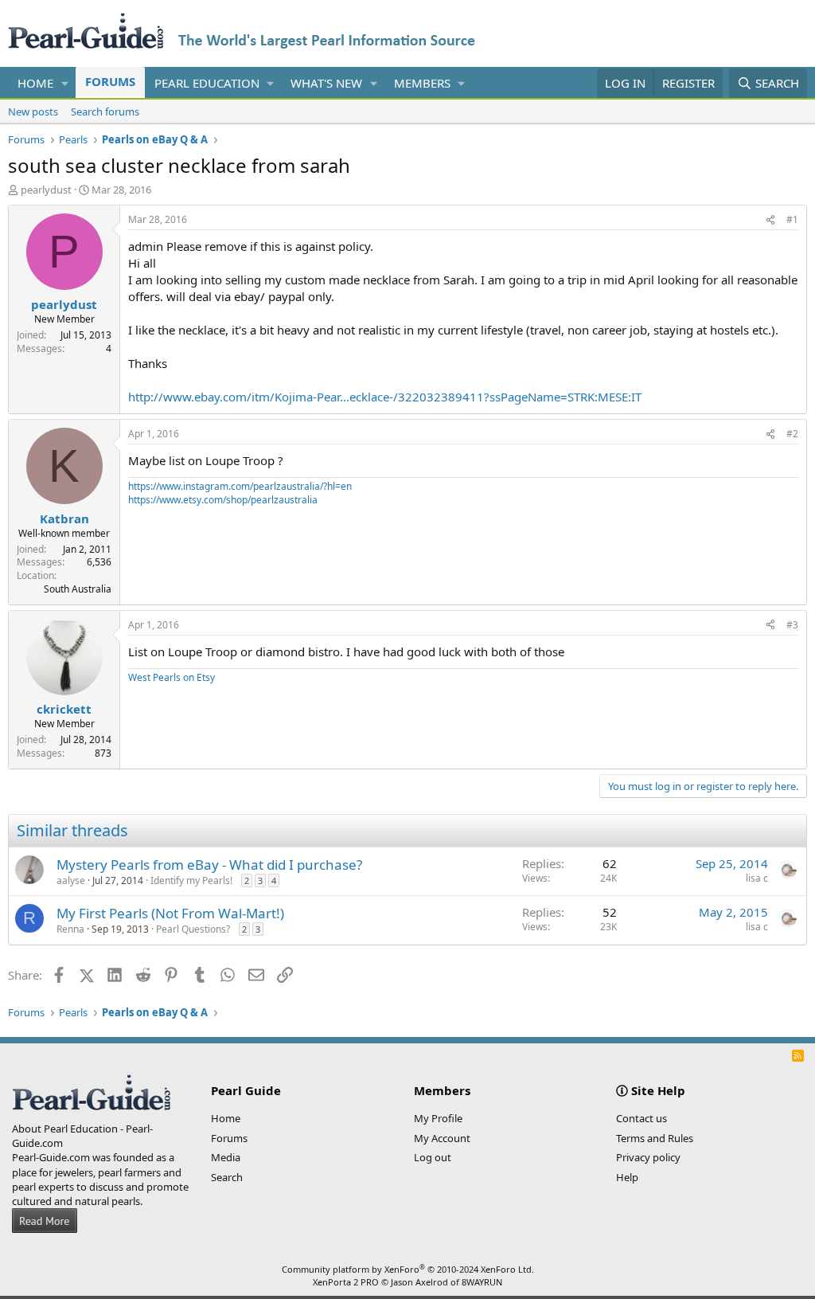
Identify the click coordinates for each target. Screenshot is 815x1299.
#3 (792, 625)
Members (422, 83)
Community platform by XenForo (408, 1269)
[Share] (770, 220)
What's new (326, 83)
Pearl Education (206, 83)
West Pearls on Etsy (171, 677)
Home (35, 83)
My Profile (438, 1118)
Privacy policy (648, 1157)
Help (627, 1177)
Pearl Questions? (193, 929)
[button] (65, 83)
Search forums (105, 111)
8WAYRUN (482, 1282)
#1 (792, 219)
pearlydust (46, 189)
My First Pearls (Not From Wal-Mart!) (170, 913)
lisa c (757, 878)
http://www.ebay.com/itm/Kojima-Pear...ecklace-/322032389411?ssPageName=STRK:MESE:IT (384, 397)
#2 (792, 433)
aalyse (71, 880)
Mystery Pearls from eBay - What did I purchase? (209, 864)
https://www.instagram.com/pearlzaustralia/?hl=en (240, 486)
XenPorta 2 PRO (346, 1282)
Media (225, 1157)
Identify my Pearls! (191, 880)
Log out (432, 1157)
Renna (70, 929)
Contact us (641, 1118)
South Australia (77, 589)
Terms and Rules (654, 1138)
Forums (110, 81)
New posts (33, 111)
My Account (442, 1138)
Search (227, 1177)
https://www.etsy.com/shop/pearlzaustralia (223, 500)
